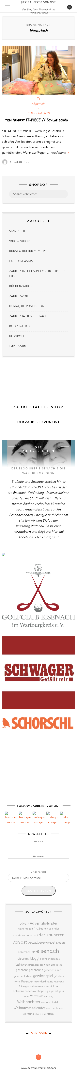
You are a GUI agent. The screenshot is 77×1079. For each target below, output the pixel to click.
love (55, 986)
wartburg (48, 996)
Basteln (43, 928)
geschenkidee (52, 970)
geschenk (22, 970)
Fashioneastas (53, 964)
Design (60, 942)
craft (35, 935)
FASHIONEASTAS (21, 261)
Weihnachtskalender (29, 1008)
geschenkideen (23, 976)
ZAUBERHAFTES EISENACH (28, 316)
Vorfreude (36, 996)
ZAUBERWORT (19, 296)
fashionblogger (34, 964)
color (29, 935)
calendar (54, 928)
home (17, 981)
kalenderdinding (43, 981)
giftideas (59, 976)
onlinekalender (22, 991)
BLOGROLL (16, 336)
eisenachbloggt (28, 958)
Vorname (38, 841)
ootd (35, 991)
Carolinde (21, 162)
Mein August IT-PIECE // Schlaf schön (36, 120)
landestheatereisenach (41, 986)
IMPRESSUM (17, 346)
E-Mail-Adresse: (38, 871)
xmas (50, 1014)
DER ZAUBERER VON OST (38, 2)
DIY (33, 952)
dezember (24, 952)
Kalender (27, 981)
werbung (28, 1014)
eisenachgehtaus (50, 958)
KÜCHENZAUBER (21, 286)
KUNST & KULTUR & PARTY (27, 251)
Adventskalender (43, 923)
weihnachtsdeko (50, 1002)
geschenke (36, 970)
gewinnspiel (43, 975)
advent (24, 923)
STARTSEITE (17, 231)
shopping (42, 991)
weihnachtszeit (55, 1008)
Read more (59, 152)
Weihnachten (28, 1001)
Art (36, 928)
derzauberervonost (41, 942)
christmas (19, 935)
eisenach (47, 951)
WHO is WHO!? (19, 241)
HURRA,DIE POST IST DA (26, 306)
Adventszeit (25, 928)
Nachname (38, 856)
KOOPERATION (38, 113)
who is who (40, 1013)
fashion (20, 964)
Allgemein (38, 103)
